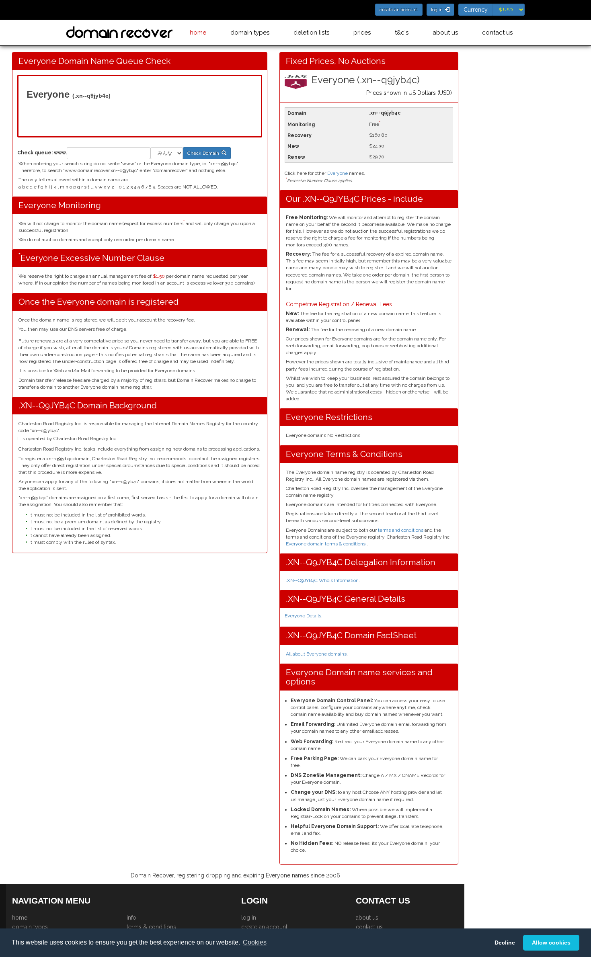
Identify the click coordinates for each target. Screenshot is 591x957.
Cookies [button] (255, 942)
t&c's (401, 32)
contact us (497, 32)
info (131, 917)
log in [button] (438, 9)
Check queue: (35, 153)
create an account (264, 927)
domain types (249, 32)
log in (248, 917)
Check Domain (204, 153)
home (198, 32)
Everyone (337, 173)
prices (362, 32)
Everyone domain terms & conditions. (326, 544)
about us (445, 32)
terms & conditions (151, 927)
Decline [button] (505, 942)
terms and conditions (400, 530)
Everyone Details (303, 616)
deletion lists (311, 32)
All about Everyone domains (316, 654)
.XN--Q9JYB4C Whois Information (322, 580)
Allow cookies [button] (551, 942)
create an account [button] (399, 9)
